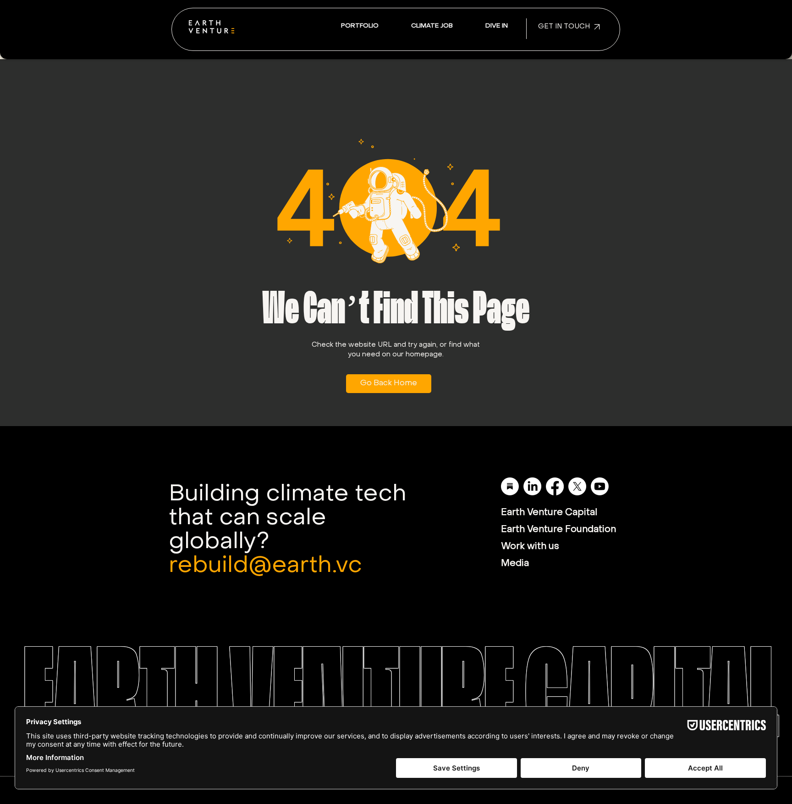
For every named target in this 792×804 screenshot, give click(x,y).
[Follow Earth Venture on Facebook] (555, 486)
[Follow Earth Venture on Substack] (510, 486)
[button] (496, 26)
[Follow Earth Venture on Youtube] (600, 486)
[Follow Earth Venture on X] (577, 486)
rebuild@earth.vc (265, 566)
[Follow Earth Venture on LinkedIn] (532, 486)
